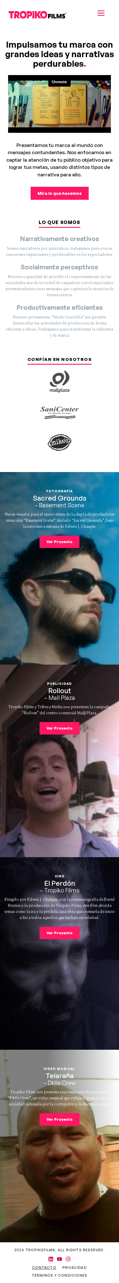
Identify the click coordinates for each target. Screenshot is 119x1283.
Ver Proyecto (59, 541)
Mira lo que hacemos (60, 193)
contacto (44, 1267)
